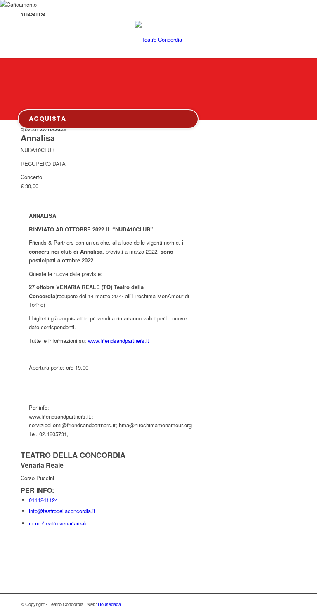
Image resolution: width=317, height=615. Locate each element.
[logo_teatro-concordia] (158, 39)
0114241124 (43, 500)
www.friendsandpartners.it (118, 340)
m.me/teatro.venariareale (58, 523)
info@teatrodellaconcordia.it (62, 511)
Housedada (109, 604)
